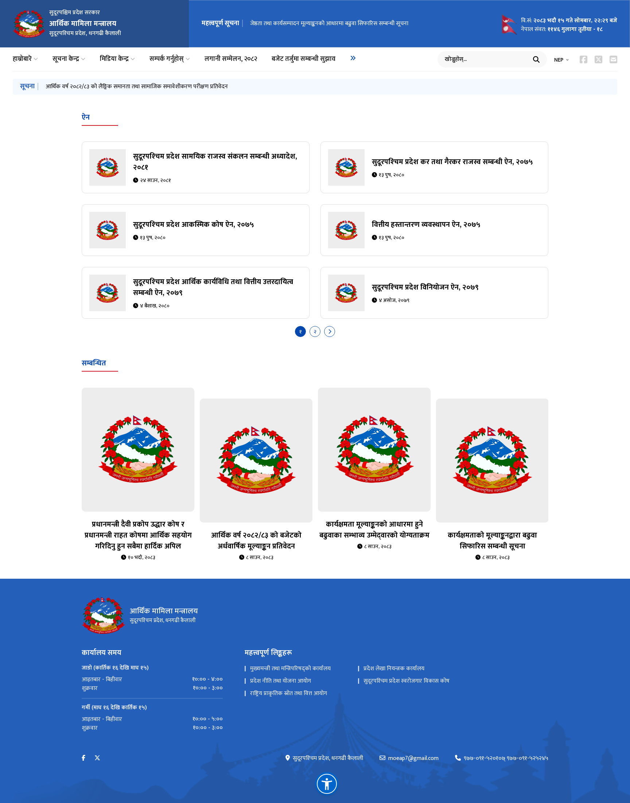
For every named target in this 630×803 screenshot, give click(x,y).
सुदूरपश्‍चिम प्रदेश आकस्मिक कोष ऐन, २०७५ (193, 224)
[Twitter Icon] (598, 59)
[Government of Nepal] (29, 23)
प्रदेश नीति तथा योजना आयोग (280, 681)
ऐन (86, 117)
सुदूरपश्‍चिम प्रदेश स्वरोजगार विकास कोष (406, 681)
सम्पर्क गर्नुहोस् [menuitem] (166, 59)
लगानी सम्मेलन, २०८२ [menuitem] (231, 59)
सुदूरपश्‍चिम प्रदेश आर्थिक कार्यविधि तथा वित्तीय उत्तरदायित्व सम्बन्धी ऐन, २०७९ (213, 287)
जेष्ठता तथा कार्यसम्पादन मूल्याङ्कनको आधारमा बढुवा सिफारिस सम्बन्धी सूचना (125, 87)
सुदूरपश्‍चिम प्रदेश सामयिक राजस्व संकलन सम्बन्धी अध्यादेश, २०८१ (215, 162)
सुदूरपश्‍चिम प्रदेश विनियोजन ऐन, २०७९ (425, 287)
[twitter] (97, 758)
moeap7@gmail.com (413, 758)
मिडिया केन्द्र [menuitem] (114, 59)
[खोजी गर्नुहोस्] (536, 59)
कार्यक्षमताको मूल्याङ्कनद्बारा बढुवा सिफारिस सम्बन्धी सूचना (310, 23)
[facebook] (83, 758)
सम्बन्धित (94, 363)
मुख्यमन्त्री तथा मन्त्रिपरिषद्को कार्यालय (290, 669)
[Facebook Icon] (583, 59)
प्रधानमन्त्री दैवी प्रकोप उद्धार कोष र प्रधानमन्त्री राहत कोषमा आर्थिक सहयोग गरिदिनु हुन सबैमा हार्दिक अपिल (138, 535)
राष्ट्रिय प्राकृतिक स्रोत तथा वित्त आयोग (288, 693)
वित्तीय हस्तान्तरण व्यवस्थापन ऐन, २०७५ (426, 224)
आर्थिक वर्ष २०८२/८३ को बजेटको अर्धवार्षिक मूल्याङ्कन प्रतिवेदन (256, 540)
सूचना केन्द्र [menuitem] (65, 59)
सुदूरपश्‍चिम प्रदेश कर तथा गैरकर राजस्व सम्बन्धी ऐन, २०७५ (452, 162)
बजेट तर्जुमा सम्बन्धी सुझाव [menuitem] (303, 59)
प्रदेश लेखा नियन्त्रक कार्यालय (393, 669)
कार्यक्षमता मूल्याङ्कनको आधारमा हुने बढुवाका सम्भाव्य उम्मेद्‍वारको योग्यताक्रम (374, 530)
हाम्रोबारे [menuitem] (22, 59)
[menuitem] (353, 58)
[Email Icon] (613, 59)
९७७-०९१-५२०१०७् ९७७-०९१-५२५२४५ (506, 758)
